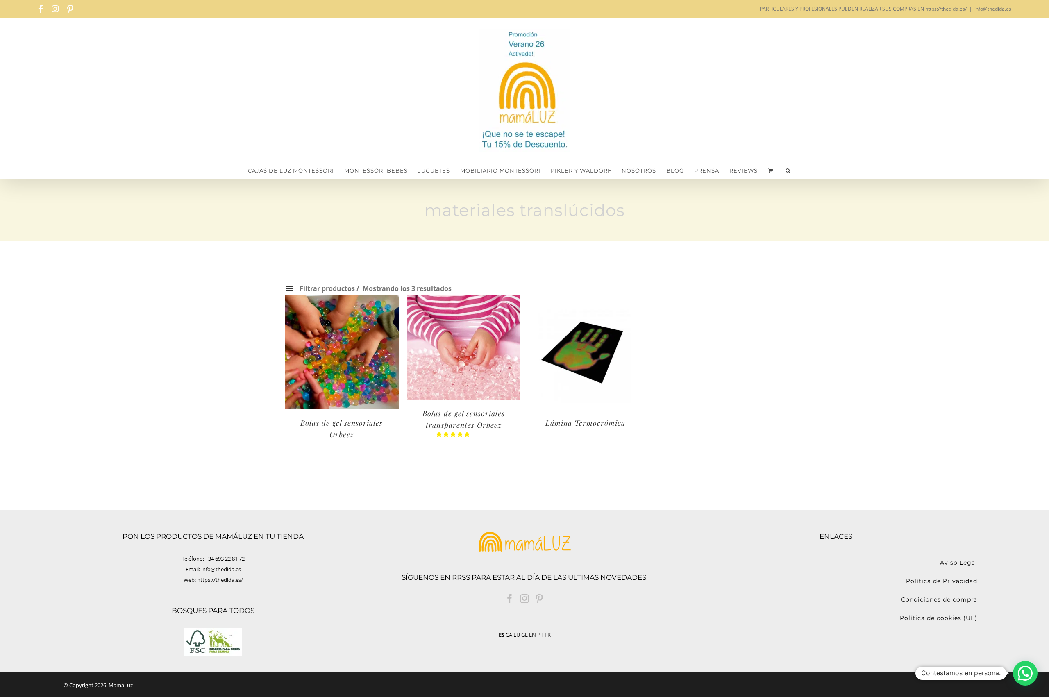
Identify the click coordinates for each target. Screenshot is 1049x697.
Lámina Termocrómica (585, 423)
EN (532, 634)
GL (524, 634)
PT (540, 634)
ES (501, 634)
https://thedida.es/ (220, 579)
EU (516, 634)
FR (548, 634)
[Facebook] (509, 598)
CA (509, 634)
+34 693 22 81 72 (225, 558)
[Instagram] (524, 598)
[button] (788, 170)
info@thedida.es (992, 8)
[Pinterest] (539, 598)
